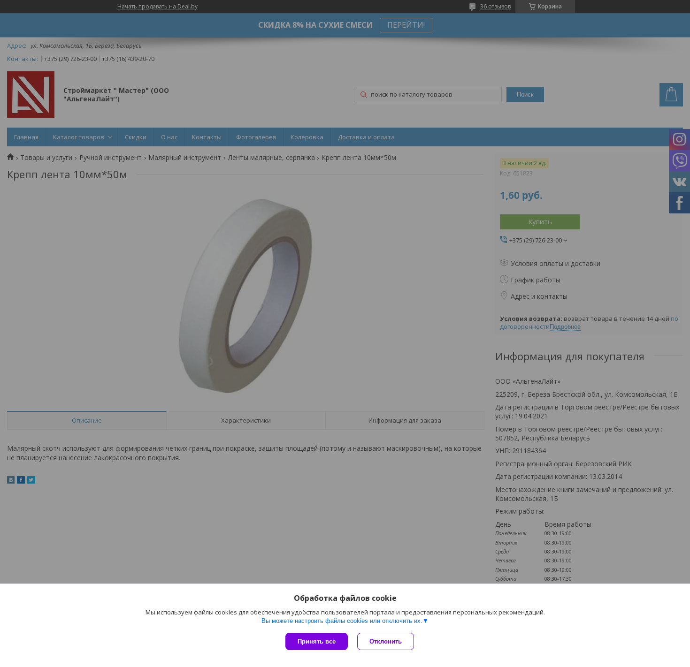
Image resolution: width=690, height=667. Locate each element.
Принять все (317, 641)
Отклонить (385, 641)
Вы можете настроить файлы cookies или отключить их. (341, 620)
